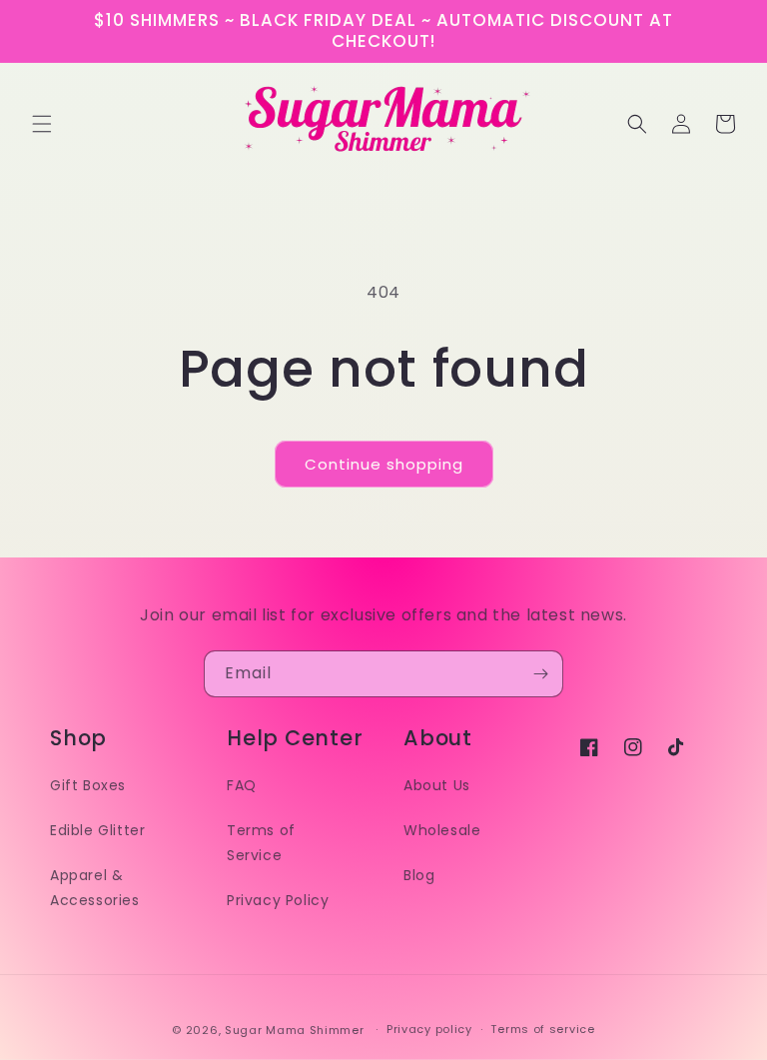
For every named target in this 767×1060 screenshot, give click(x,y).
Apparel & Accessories (95, 887)
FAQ (242, 785)
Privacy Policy (278, 900)
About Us (436, 785)
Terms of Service (261, 842)
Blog (418, 875)
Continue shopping (384, 464)
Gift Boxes (88, 785)
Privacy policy (429, 1029)
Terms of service (542, 1029)
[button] (42, 124)
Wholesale (441, 830)
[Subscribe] (540, 673)
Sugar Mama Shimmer (295, 1030)
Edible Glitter (97, 830)
